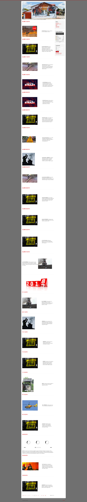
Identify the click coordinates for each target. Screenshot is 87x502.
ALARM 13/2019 (26, 21)
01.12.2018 (24, 292)
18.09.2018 (24, 475)
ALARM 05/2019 (26, 167)
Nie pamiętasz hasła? (58, 53)
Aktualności (57, 23)
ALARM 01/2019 (26, 251)
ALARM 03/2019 (26, 208)
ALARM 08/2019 (26, 110)
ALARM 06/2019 (26, 149)
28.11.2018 (24, 312)
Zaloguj (57, 51)
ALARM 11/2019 (26, 57)
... (31, 495)
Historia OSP (57, 27)
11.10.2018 (24, 372)
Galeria (57, 24)
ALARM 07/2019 (26, 127)
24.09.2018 (24, 434)
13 (36, 495)
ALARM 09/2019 (26, 92)
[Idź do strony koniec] (45, 495)
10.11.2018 (24, 332)
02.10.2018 (24, 414)
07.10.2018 (24, 394)
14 (38, 495)
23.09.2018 (24, 455)
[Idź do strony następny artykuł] (44, 495)
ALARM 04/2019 (26, 188)
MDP (56, 25)
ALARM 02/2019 (26, 229)
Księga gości (57, 26)
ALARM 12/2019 (26, 39)
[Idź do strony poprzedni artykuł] (25, 495)
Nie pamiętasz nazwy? (59, 53)
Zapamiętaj (57, 50)
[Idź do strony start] (23, 495)
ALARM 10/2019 (26, 74)
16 (41, 495)
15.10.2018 (24, 352)
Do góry (64, 500)
